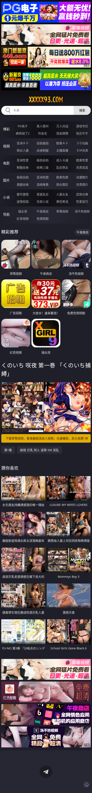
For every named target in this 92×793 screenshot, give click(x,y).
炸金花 (42, 133)
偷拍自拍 (43, 160)
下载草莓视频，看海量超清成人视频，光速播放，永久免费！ (46, 438)
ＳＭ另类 (82, 150)
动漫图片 (82, 177)
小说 (6, 197)
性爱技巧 (82, 201)
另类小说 (43, 201)
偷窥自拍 (23, 177)
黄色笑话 (62, 201)
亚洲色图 (43, 177)
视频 (6, 146)
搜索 (82, 110)
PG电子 (23, 126)
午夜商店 (43, 211)
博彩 (6, 129)
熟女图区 (62, 184)
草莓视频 (62, 211)
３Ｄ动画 (82, 143)
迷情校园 (23, 201)
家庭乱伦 (43, 194)
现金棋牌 (62, 133)
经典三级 (43, 167)
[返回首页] (86, 784)
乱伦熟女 (62, 167)
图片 (6, 180)
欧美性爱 (82, 160)
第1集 (8, 450)
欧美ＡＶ (62, 143)
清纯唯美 (43, 184)
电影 (6, 163)
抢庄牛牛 (82, 133)
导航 (6, 214)
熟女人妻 (23, 150)
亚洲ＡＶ (23, 143)
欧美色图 (62, 177)
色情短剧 (43, 219)
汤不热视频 (82, 211)
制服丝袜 (23, 167)
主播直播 (62, 150)
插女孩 (22, 211)
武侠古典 (82, 194)
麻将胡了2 (23, 133)
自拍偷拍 (43, 143)
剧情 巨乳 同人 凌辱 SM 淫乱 (39, 450)
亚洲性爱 (23, 160)
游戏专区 (82, 126)
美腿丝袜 (23, 184)
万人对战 (62, 126)
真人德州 (43, 126)
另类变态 (82, 167)
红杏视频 (23, 219)
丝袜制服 (43, 150)
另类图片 (82, 184)
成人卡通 (62, 160)
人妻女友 (62, 194)
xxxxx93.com (46, 99)
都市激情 (23, 194)
